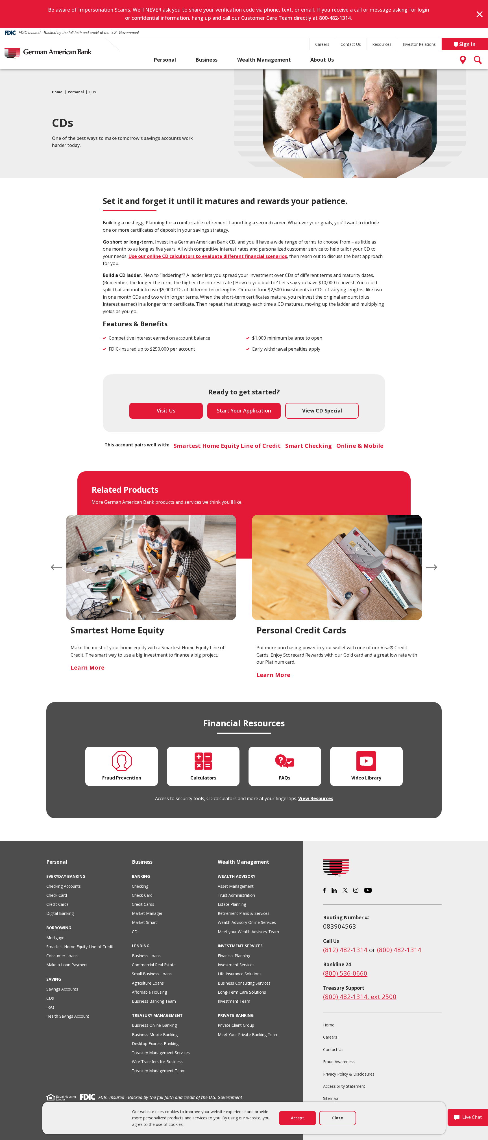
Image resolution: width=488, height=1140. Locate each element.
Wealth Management (264, 59)
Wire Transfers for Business (157, 1061)
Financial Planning (234, 955)
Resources (381, 44)
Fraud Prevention (121, 778)
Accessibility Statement (344, 1086)
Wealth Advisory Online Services (247, 922)
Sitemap (330, 1098)
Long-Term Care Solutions (242, 992)
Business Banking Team (154, 1001)
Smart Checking (308, 446)
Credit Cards (57, 904)
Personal (165, 59)
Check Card (56, 895)
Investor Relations (419, 44)
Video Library (366, 778)
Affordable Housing (149, 992)
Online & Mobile (360, 446)
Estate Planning (232, 904)
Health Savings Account (67, 1016)
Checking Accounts (63, 886)
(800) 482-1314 (399, 949)
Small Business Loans (152, 973)
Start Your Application (248, 413)
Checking (140, 886)
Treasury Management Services (161, 1052)
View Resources (315, 798)
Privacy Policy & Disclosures (348, 1074)
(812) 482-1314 (345, 949)
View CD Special (322, 410)
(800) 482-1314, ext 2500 (359, 996)
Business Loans (146, 955)
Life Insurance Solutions (240, 973)
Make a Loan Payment (67, 964)
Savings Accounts (62, 989)
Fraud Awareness (339, 1061)
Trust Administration (236, 895)
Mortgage (55, 937)
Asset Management (236, 886)
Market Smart (144, 922)
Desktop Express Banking (155, 1043)
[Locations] (464, 59)
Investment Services (236, 964)
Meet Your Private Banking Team (248, 1034)
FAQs (284, 778)
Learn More (87, 667)
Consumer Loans (62, 955)
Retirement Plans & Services (243, 913)
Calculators (203, 778)
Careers (322, 44)
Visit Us (166, 410)
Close (337, 1118)
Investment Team (234, 1001)
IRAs (50, 1007)
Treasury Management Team (159, 1070)
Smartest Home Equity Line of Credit (227, 446)
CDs (50, 998)
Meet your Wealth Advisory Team (248, 931)
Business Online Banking (154, 1025)
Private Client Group (236, 1025)
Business (206, 59)
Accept (297, 1118)
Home (57, 92)
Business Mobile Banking (155, 1034)
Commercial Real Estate (154, 964)
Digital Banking (60, 913)
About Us (322, 59)
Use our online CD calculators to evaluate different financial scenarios (207, 256)
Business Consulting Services (244, 983)
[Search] (478, 59)
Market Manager (147, 913)
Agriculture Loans (148, 983)
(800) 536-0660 (345, 973)
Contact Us (351, 44)
